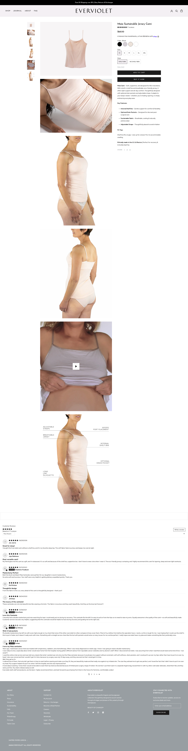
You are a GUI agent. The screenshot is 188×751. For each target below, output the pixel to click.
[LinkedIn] (103, 712)
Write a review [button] (179, 530)
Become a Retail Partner (52, 706)
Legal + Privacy (49, 720)
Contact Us (47, 695)
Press (9, 699)
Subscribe (47, 724)
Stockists (47, 713)
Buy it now (139, 79)
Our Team (10, 713)
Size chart (120, 67)
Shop (7, 11)
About (28, 11)
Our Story (10, 695)
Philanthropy (11, 716)
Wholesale (47, 716)
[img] (13, 540)
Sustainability (11, 706)
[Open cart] (181, 11)
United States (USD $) (17, 740)
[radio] (119, 44)
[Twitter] (127, 150)
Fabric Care (11, 724)
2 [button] (91, 674)
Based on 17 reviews (9, 531)
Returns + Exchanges (51, 702)
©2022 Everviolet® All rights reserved (25, 745)
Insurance (10, 702)
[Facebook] (124, 150)
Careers (46, 709)
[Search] (176, 11)
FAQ (35, 11)
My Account (48, 699)
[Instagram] (98, 712)
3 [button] (94, 674)
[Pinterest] (130, 150)
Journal (17, 11)
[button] (122, 27)
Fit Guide (10, 720)
